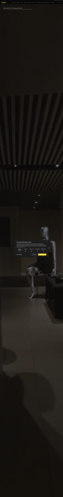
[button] (19, 254)
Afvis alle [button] (34, 254)
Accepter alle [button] (42, 254)
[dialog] (31, 248)
